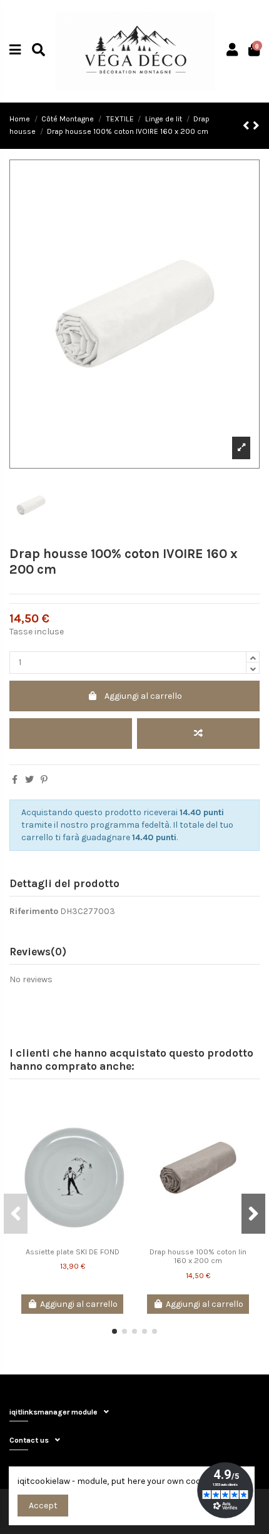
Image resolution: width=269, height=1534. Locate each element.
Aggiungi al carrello (143, 696)
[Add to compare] (198, 733)
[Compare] (119, 1125)
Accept (43, 1505)
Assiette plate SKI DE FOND (72, 1251)
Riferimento (33, 911)
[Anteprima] (119, 1147)
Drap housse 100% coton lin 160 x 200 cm (198, 1256)
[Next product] (256, 125)
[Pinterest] (44, 780)
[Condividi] (15, 780)
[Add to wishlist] (70, 733)
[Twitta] (29, 780)
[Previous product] (248, 125)
